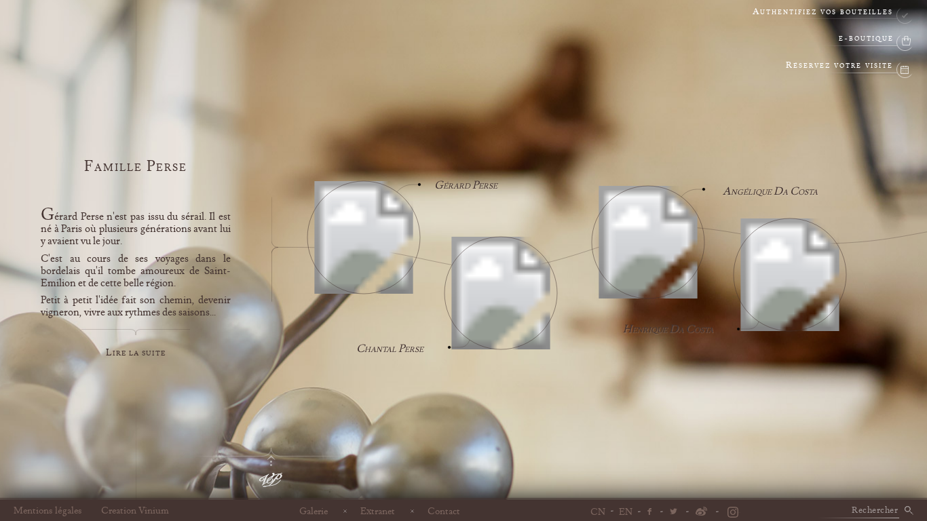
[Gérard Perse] (364, 240)
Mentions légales (48, 511)
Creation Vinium (135, 511)
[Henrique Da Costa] (790, 278)
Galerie (313, 511)
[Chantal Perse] (501, 296)
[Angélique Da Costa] (648, 245)
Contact (444, 511)
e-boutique (866, 39)
